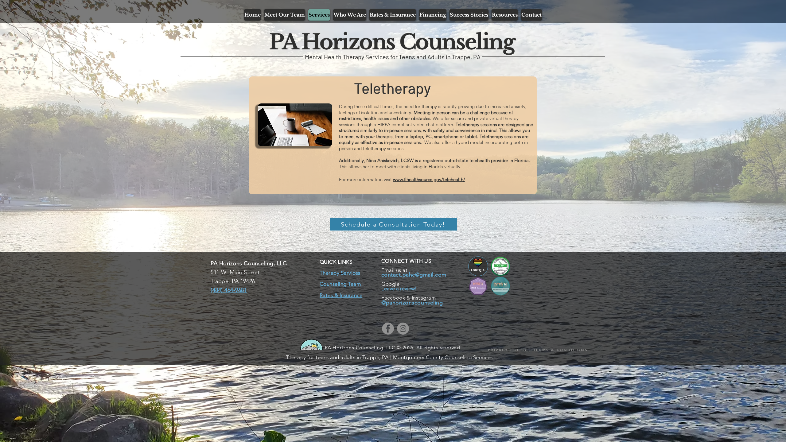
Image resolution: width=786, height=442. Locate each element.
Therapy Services (340, 273)
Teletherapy (392, 88)
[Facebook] (388, 329)
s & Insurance (346, 295)
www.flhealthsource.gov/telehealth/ (429, 179)
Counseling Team (341, 284)
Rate (325, 295)
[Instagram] (403, 329)
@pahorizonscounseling (412, 302)
